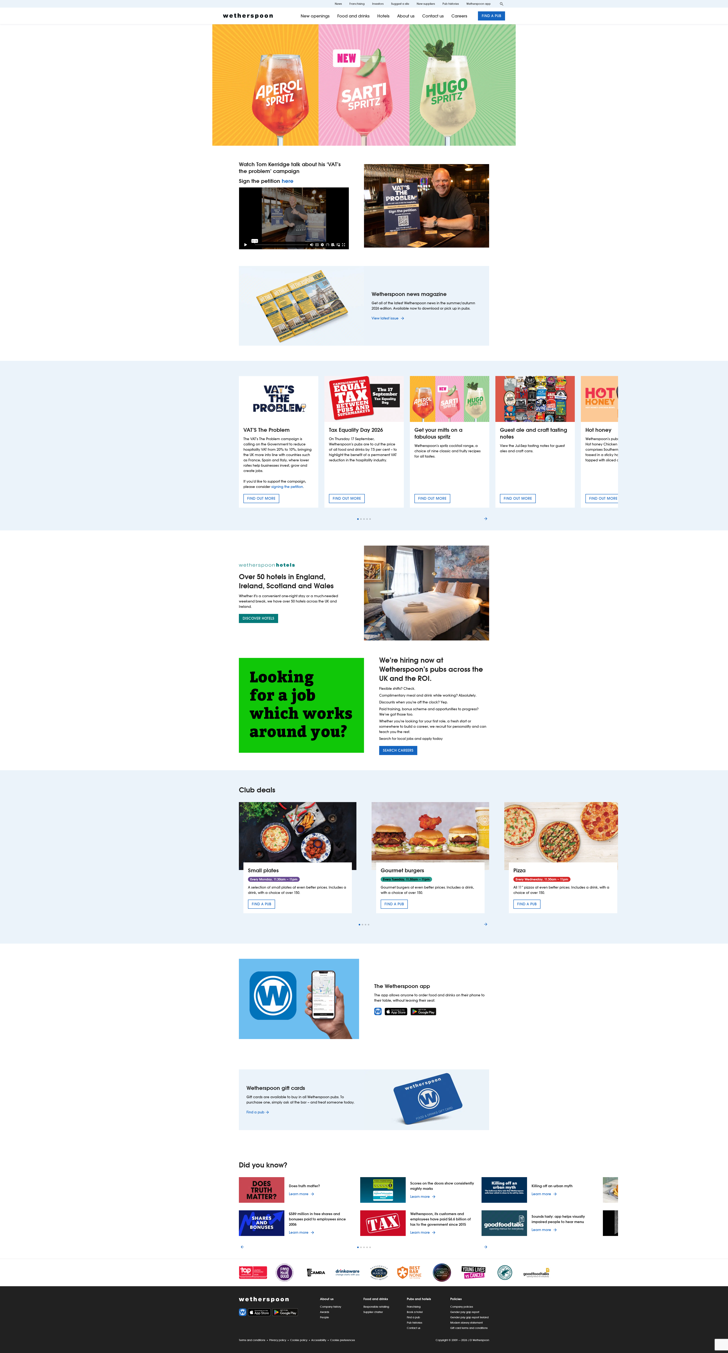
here (287, 181)
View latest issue (385, 318)
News (338, 4)
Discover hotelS (258, 618)
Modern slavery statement (466, 1322)
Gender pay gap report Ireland (469, 1317)
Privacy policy (277, 1340)
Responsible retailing (376, 1306)
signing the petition (287, 487)
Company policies (461, 1306)
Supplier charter (373, 1312)
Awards (324, 1312)
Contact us (433, 16)
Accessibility (318, 1340)
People (324, 1317)
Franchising (357, 4)
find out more (263, 499)
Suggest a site (400, 4)
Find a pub (491, 16)
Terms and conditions (252, 1340)
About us (406, 16)
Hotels (383, 16)
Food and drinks (353, 16)
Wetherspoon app (478, 4)
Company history (330, 1306)
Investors (378, 4)
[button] (358, 519)
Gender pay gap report (464, 1312)
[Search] (501, 4)
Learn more (302, 1194)
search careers (398, 750)
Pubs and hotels (419, 1299)
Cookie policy (298, 1340)
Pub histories (450, 4)
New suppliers (426, 4)
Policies (456, 1299)
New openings (315, 16)
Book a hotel (415, 1312)
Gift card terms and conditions (469, 1328)
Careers (459, 16)
